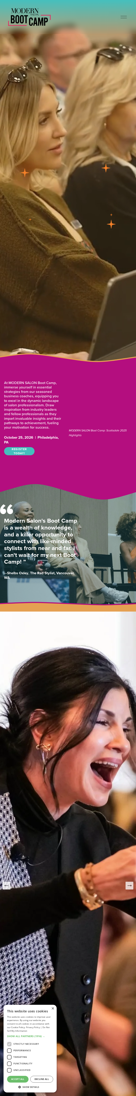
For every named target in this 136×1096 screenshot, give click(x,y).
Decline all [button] (42, 1079)
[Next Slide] (129, 885)
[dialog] (30, 1048)
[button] (30, 1036)
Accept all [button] (17, 1079)
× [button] (52, 1008)
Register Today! (19, 451)
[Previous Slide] (6, 885)
